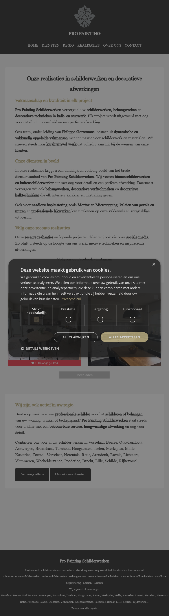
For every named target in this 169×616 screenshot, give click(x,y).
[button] (39, 348)
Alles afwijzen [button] (75, 337)
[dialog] (84, 308)
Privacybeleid (71, 298)
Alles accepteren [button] (124, 337)
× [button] (153, 264)
